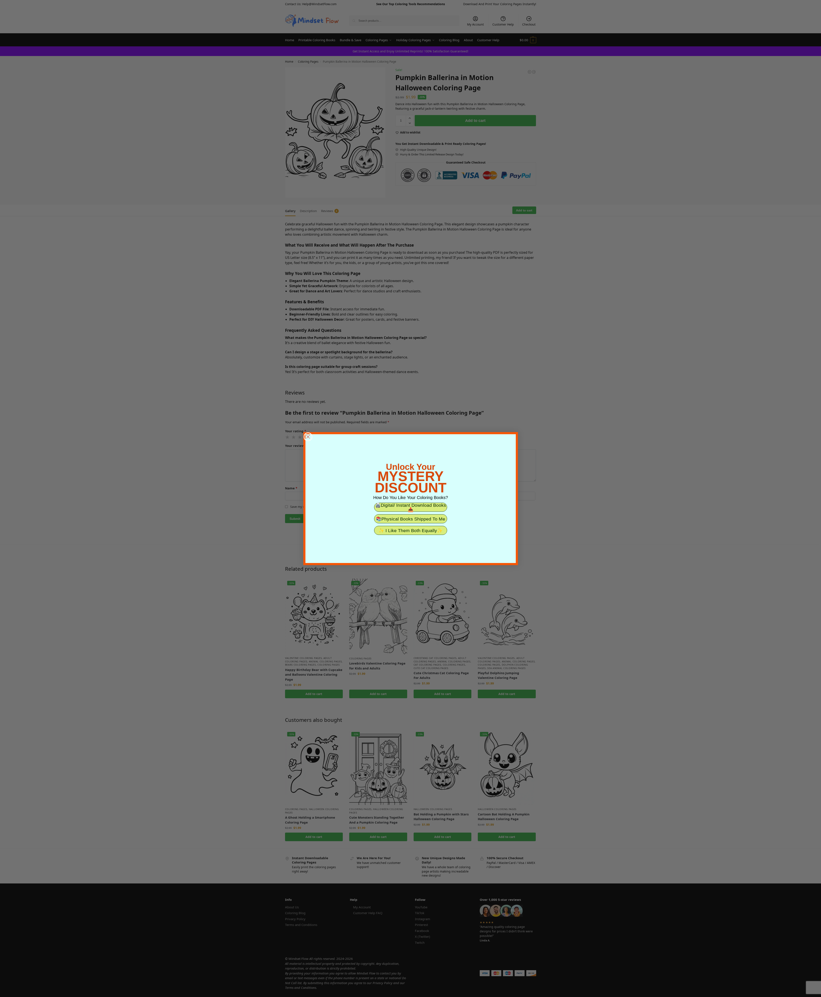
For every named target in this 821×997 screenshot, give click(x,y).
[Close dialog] (308, 437)
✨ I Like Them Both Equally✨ (411, 530)
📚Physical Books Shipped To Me (410, 518)
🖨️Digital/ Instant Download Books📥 (410, 507)
